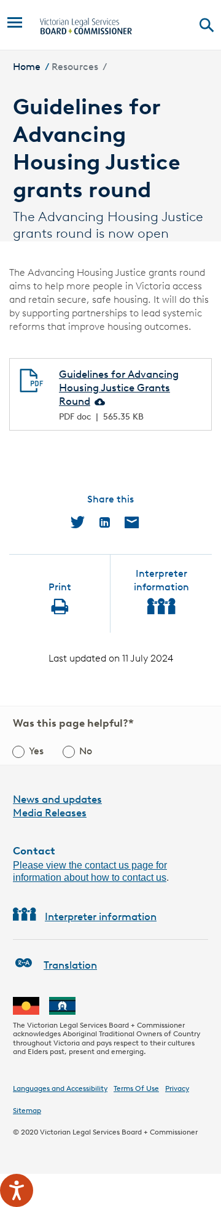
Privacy (177, 1088)
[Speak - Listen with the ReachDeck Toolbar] (16, 1190)
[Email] (132, 522)
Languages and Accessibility (60, 1088)
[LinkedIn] (104, 522)
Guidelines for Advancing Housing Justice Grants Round (119, 387)
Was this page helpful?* (73, 723)
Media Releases (50, 813)
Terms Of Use (136, 1088)
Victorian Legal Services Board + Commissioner (119, 1131)
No (85, 751)
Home (27, 66)
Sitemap (27, 1110)
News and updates (57, 799)
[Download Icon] (99, 401)
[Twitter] (78, 522)
